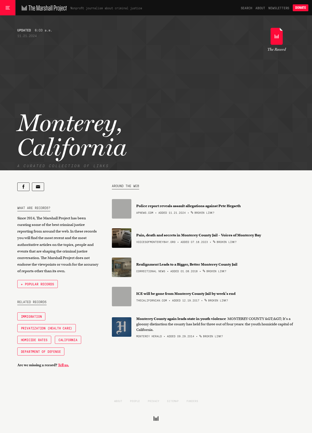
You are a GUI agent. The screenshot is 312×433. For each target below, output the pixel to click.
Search (246, 8)
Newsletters (278, 8)
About (260, 8)
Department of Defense (41, 351)
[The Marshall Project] (43, 8)
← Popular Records (37, 284)
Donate (300, 8)
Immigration (31, 316)
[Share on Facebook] (23, 187)
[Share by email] (38, 187)
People (135, 401)
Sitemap (173, 401)
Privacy (153, 401)
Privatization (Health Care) (46, 328)
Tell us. (63, 365)
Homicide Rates (34, 339)
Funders (192, 401)
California (68, 339)
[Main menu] (7, 8)
